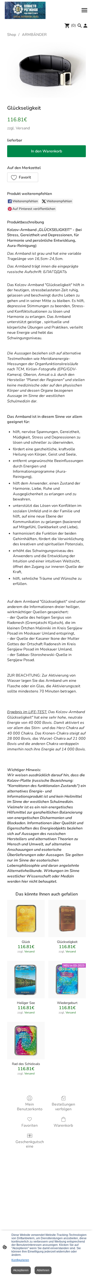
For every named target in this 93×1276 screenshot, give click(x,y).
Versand (23, 128)
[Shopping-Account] (85, 25)
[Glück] (26, 918)
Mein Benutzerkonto (29, 1106)
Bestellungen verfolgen (63, 1106)
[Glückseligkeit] (67, 918)
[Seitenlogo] (25, 10)
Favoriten (29, 1125)
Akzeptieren (21, 1270)
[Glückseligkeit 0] (46, 70)
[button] (22, 177)
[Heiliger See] (26, 979)
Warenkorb (63, 1125)
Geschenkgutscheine (30, 1144)
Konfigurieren (20, 1260)
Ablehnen (43, 1270)
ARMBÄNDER (34, 34)
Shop (11, 34)
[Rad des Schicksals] (26, 1040)
